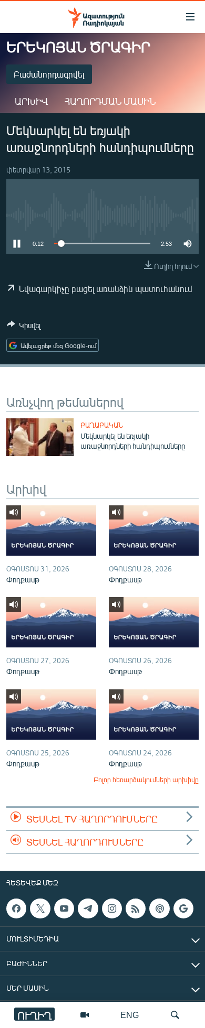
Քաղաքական (101, 425)
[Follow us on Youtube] (64, 908)
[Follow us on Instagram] (112, 908)
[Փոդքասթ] (51, 530)
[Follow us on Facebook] (16, 908)
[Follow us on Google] (183, 908)
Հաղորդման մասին (110, 101)
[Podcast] (159, 908)
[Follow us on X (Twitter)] (40, 908)
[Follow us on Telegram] (88, 908)
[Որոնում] (175, 1015)
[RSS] (136, 908)
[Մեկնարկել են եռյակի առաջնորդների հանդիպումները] (40, 437)
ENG (129, 1015)
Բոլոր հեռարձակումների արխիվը (146, 779)
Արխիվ (31, 101)
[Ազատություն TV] (84, 1015)
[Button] (23, 327)
